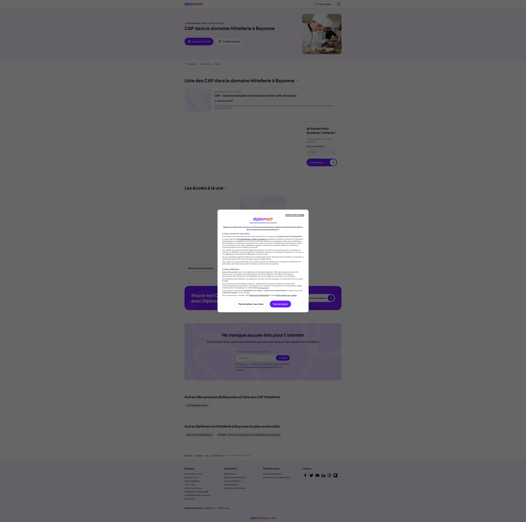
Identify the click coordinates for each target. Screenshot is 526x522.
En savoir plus (263, 288)
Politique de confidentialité (259, 295)
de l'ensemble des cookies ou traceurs (251, 239)
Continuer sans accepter (295, 215)
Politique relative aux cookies (286, 295)
